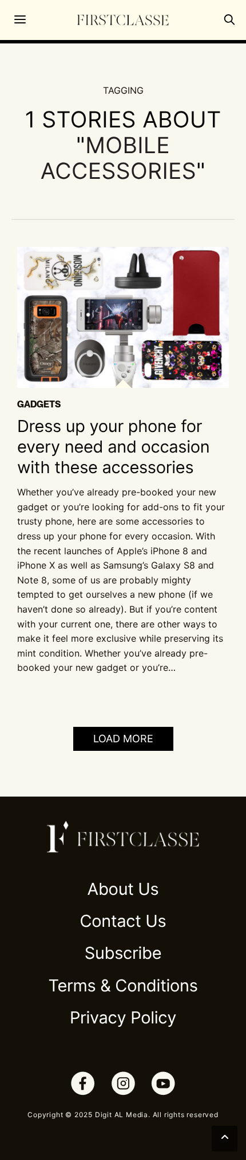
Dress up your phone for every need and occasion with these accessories (113, 447)
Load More (123, 739)
